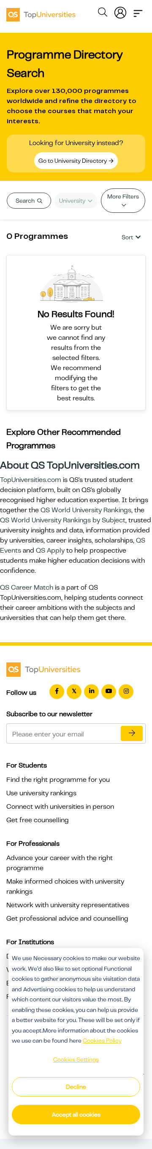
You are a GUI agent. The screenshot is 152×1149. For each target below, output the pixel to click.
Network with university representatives (67, 905)
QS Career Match (26, 587)
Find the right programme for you (58, 780)
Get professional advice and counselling (67, 918)
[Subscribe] (132, 733)
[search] (102, 13)
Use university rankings (41, 793)
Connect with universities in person (60, 806)
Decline (76, 1087)
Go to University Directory (73, 160)
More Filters (123, 196)
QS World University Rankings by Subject (62, 520)
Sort (127, 237)
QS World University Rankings (86, 510)
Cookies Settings (76, 1059)
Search (26, 200)
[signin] (120, 11)
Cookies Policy (102, 1040)
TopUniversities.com (30, 480)
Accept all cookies (76, 1114)
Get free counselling (37, 820)
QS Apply (50, 550)
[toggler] (138, 11)
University (73, 200)
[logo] (41, 12)
